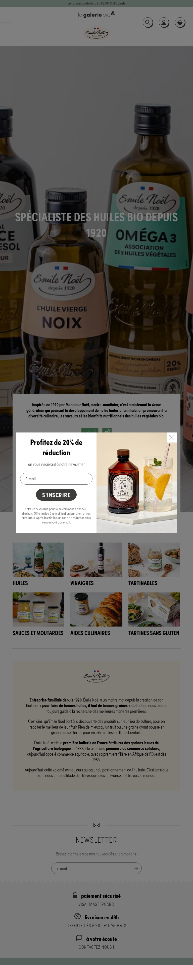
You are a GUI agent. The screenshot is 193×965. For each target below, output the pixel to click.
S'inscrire (56, 494)
